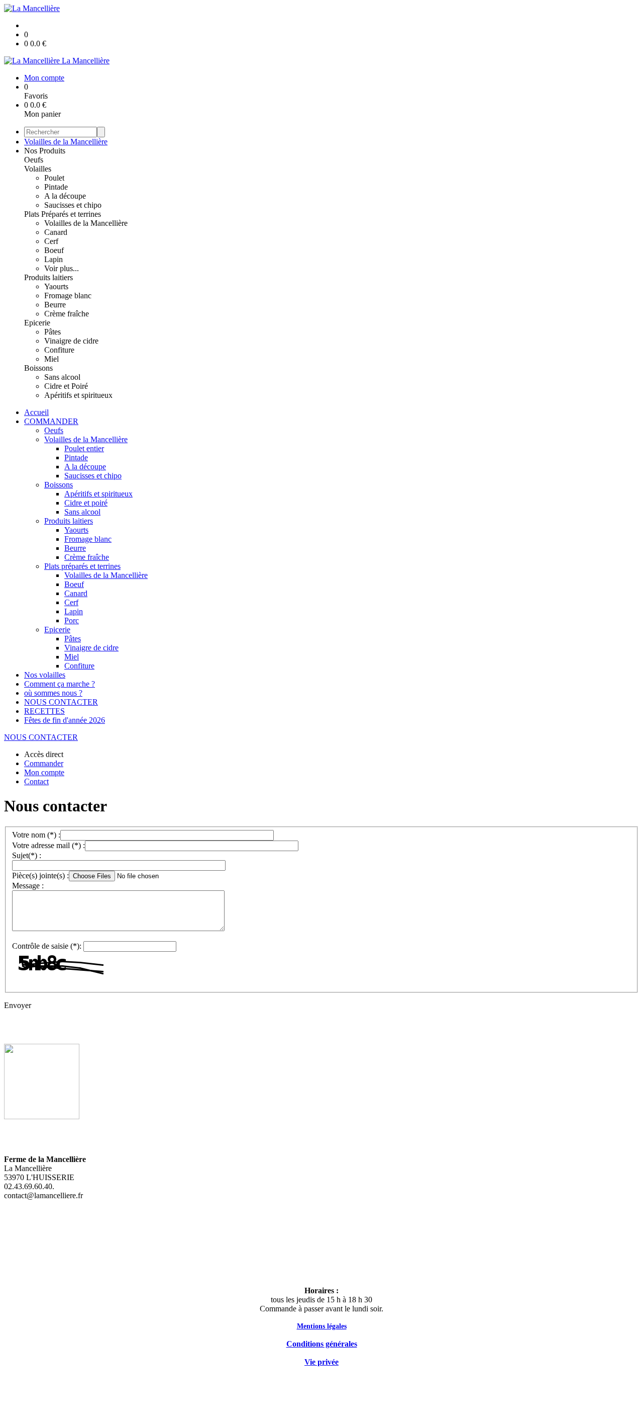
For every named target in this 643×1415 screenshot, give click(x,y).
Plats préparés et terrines (82, 566)
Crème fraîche (66, 313)
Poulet (54, 178)
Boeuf (54, 250)
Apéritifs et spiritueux (78, 395)
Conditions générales (321, 1344)
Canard (55, 232)
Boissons (38, 368)
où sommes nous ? (53, 693)
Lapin (53, 259)
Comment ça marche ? (59, 684)
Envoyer (17, 1005)
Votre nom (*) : (36, 834)
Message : (28, 885)
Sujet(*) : (26, 855)
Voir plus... (61, 268)
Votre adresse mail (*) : (48, 845)
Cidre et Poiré (66, 386)
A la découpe (65, 196)
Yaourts (56, 286)
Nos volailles (44, 675)
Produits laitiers (48, 277)
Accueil (36, 412)
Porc (71, 620)
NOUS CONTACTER (61, 702)
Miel (51, 359)
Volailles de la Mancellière (66, 141)
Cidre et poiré (86, 502)
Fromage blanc (67, 295)
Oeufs (33, 159)
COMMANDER (51, 421)
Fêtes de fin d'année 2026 (64, 720)
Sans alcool (62, 377)
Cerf (51, 241)
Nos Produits (44, 150)
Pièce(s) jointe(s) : (40, 875)
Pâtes (52, 331)
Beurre (55, 304)
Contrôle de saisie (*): (46, 946)
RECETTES (44, 711)
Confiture (59, 350)
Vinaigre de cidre (71, 341)
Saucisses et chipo (72, 205)
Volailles (37, 168)
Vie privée (321, 1362)
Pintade (56, 187)
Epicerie (37, 322)
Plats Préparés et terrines (62, 214)
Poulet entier (84, 448)
